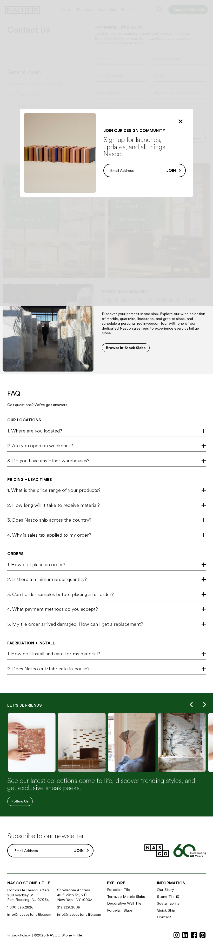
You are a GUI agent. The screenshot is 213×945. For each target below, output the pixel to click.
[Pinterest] (202, 935)
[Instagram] (176, 935)
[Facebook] (193, 935)
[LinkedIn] (185, 935)
